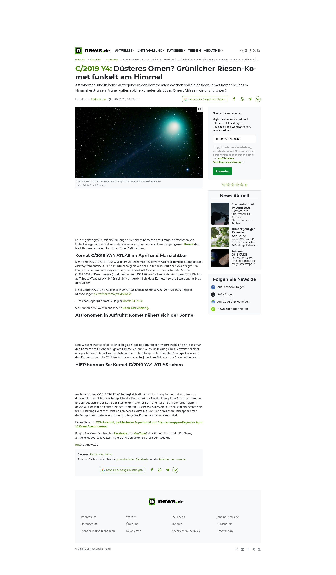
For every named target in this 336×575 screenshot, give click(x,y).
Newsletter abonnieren (232, 309)
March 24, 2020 (132, 301)
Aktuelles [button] (124, 50)
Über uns (132, 524)
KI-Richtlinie (224, 524)
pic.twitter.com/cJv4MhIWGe (112, 294)
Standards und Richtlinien (98, 531)
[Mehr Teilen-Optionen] (258, 99)
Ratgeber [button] (175, 50)
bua (77, 445)
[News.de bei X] (254, 50)
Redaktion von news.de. (172, 459)
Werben (131, 517)
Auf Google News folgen (233, 301)
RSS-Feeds (178, 517)
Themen (194, 50)
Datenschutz (89, 524)
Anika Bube (98, 99)
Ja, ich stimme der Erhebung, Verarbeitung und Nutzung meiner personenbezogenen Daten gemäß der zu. (234, 155)
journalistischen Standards (132, 459)
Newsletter (133, 531)
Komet (108, 454)
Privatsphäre (225, 531)
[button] (204, 99)
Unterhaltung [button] (150, 50)
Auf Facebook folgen (231, 287)
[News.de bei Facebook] (250, 50)
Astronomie (96, 454)
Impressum (88, 517)
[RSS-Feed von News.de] (259, 50)
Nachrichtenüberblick (186, 531)
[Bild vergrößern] (200, 109)
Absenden (222, 171)
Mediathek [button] (213, 50)
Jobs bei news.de (228, 517)
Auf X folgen (225, 294)
